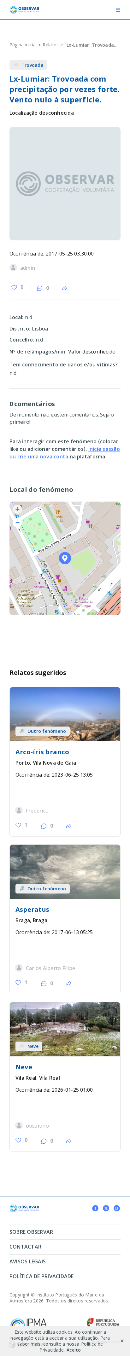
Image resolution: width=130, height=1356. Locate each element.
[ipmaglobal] (24, 1207)
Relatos (51, 45)
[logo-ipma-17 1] (28, 1320)
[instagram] (117, 1208)
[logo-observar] (24, 8)
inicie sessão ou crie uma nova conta (64, 452)
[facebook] (95, 1208)
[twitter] (106, 1208)
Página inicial (23, 45)
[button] (65, 558)
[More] (65, 288)
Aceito (74, 1350)
